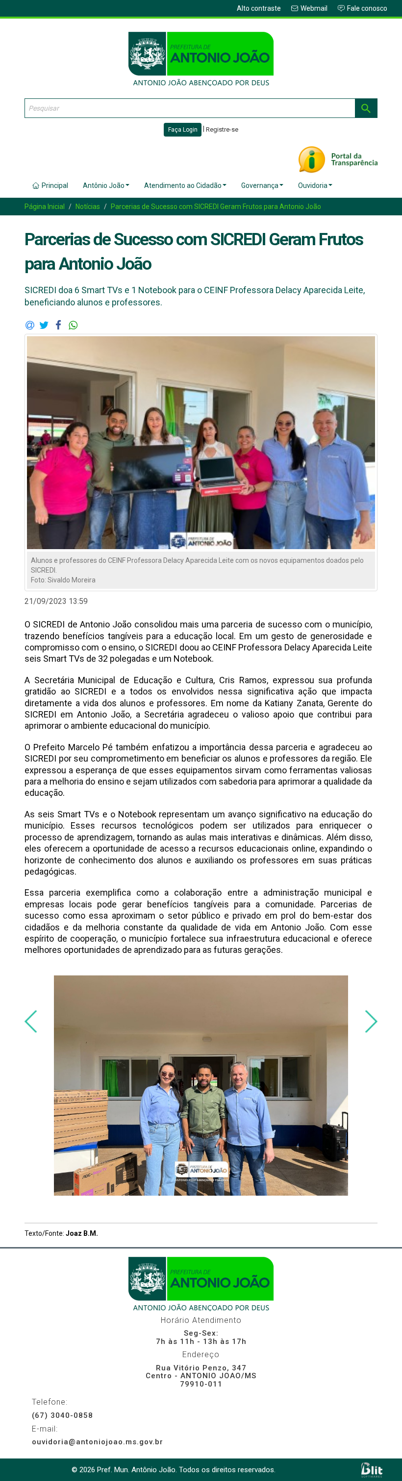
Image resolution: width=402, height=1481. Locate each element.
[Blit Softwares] (371, 1470)
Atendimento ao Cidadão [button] (183, 185)
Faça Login (183, 129)
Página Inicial (45, 206)
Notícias (87, 206)
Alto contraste (259, 8)
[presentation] (31, 1022)
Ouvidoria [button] (312, 185)
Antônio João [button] (104, 185)
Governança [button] (259, 185)
